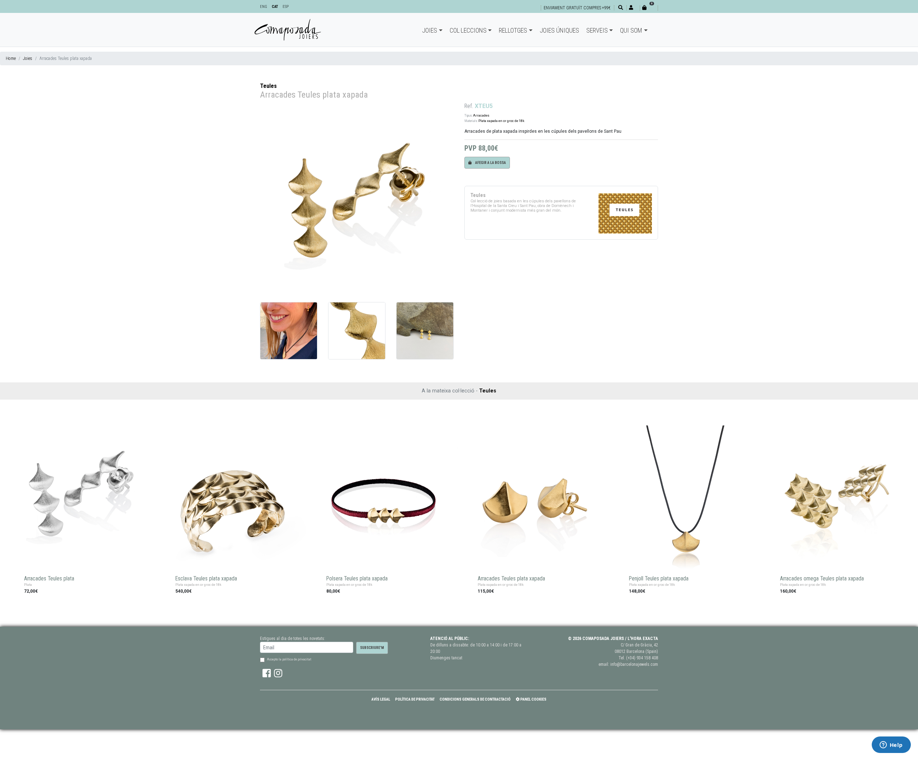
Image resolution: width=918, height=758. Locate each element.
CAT (275, 6)
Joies (429, 30)
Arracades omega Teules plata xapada (822, 578)
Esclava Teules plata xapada (206, 578)
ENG (263, 6)
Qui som (631, 30)
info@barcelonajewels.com (634, 664)
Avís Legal (381, 699)
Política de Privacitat (415, 699)
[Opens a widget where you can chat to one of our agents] (891, 745)
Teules (268, 86)
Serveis (597, 30)
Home (11, 58)
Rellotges (513, 30)
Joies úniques (559, 30)
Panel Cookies (533, 699)
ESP (286, 6)
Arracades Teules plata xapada (511, 578)
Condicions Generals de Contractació (475, 699)
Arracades (481, 115)
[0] (648, 7)
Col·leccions (468, 30)
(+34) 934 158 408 (642, 657)
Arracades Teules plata (49, 578)
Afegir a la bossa (490, 163)
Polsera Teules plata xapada (357, 578)
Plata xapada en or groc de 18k (501, 121)
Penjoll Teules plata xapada (658, 578)
